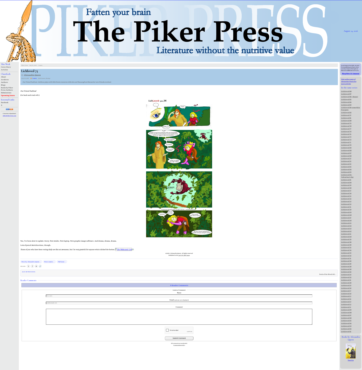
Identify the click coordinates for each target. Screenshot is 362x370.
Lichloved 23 (346, 274)
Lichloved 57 (346, 190)
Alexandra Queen (32, 75)
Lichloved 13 (346, 302)
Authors (4, 82)
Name (179, 293)
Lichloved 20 (346, 283)
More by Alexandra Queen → (31, 262)
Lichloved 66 (346, 156)
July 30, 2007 (33, 65)
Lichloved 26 (346, 269)
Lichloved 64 (346, 169)
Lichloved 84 (346, 102)
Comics (40, 65)
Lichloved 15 (346, 296)
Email (179, 300)
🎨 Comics (33, 78)
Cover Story (6, 67)
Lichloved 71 (346, 142)
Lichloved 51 (346, 207)
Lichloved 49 (346, 212)
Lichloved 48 (346, 215)
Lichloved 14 (346, 299)
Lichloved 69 (346, 148)
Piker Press (24, 65)
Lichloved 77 (346, 129)
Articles (4, 70)
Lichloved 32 (346, 256)
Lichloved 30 (346, 261)
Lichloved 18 (346, 288)
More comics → (49, 262)
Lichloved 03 (346, 326)
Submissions (6, 92)
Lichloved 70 (346, 145)
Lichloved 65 (346, 167)
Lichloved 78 (346, 126)
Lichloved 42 (346, 231)
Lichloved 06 (346, 318)
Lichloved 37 (346, 115)
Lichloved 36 (346, 245)
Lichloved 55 (346, 196)
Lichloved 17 (346, 291)
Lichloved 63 (346, 172)
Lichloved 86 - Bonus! (349, 97)
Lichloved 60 (346, 182)
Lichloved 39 (346, 239)
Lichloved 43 (346, 228)
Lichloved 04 (346, 323)
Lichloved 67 (346, 153)
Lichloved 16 (346, 293)
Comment (179, 307)
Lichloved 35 (346, 247)
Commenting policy (179, 345)
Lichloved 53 (346, 201)
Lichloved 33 (346, 253)
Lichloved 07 (346, 315)
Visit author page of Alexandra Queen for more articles (348, 81)
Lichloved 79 (346, 123)
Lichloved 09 (346, 310)
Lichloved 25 (346, 161)
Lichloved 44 (346, 226)
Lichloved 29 (346, 264)
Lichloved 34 (346, 250)
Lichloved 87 (346, 94)
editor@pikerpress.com (9, 116)
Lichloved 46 (346, 220)
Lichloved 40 (346, 236)
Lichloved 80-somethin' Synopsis (350, 108)
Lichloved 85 (346, 99)
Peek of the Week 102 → (327, 274)
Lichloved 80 (346, 120)
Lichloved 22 (346, 277)
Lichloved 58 (346, 188)
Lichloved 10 (346, 164)
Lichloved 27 (346, 158)
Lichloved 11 (346, 307)
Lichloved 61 (346, 180)
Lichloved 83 (346, 105)
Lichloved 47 (346, 218)
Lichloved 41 (346, 234)
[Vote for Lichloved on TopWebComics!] (133, 249)
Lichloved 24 (346, 272)
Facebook (4, 102)
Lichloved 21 (346, 280)
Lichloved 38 (346, 242)
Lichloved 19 (346, 285)
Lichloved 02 (346, 329)
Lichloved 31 (346, 258)
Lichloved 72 (346, 139)
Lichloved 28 (346, 266)
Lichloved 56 (346, 193)
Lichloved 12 (346, 304)
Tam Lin (351, 360)
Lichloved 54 (346, 199)
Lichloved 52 (346, 204)
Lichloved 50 (346, 209)
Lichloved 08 (346, 312)
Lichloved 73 (346, 137)
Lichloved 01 (346, 331)
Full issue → (62, 262)
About (3, 77)
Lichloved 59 (346, 185)
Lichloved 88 (346, 91)
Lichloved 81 (346, 118)
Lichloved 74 (346, 134)
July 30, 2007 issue (184, 255)
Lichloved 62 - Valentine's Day (347, 176)
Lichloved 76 (346, 131)
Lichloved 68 (346, 150)
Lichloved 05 (346, 320)
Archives (5, 79)
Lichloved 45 (346, 223)
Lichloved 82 (346, 112)
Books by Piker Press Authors (7, 88)
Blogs (3, 85)
